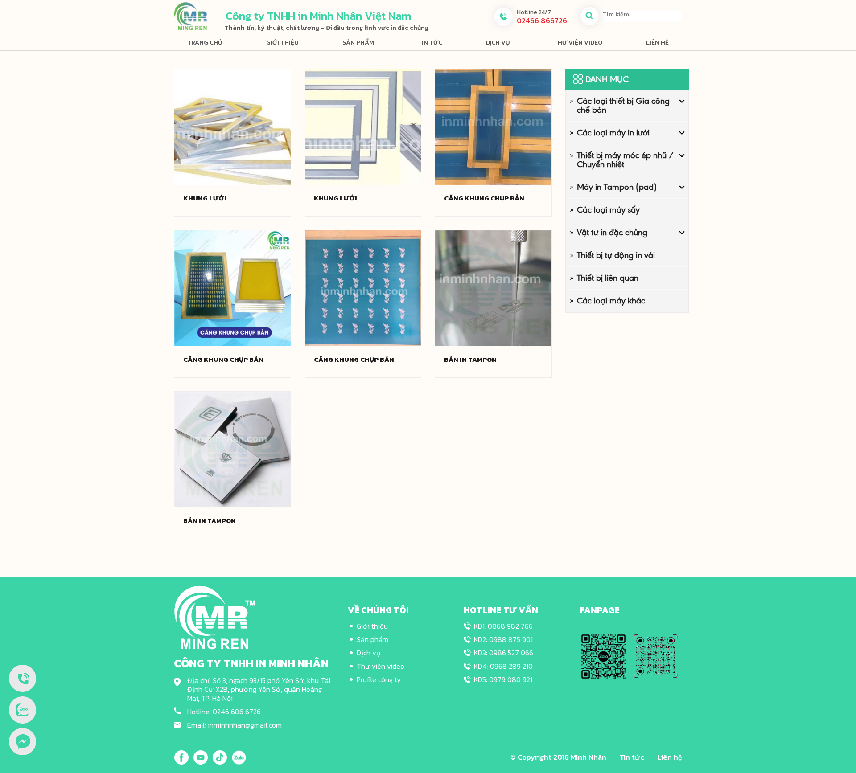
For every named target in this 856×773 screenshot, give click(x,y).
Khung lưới (204, 198)
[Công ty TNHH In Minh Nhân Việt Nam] (190, 16)
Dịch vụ (498, 42)
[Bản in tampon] (493, 288)
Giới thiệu (282, 42)
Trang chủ (204, 42)
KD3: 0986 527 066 (503, 652)
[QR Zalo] (603, 656)
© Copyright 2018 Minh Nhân (558, 757)
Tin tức (430, 42)
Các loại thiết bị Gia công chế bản (623, 105)
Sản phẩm (358, 42)
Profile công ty (379, 679)
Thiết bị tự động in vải (616, 255)
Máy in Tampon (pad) (617, 187)
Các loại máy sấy (608, 209)
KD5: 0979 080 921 (503, 679)
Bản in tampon (470, 359)
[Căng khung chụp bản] (493, 127)
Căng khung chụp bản (484, 198)
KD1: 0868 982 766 (503, 626)
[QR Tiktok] (655, 656)
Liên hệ (657, 42)
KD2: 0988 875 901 (503, 639)
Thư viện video (578, 42)
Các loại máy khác (611, 300)
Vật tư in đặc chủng (612, 232)
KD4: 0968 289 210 (503, 666)
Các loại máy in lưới (613, 132)
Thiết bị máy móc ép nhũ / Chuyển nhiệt (625, 159)
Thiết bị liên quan (607, 278)
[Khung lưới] (232, 127)
